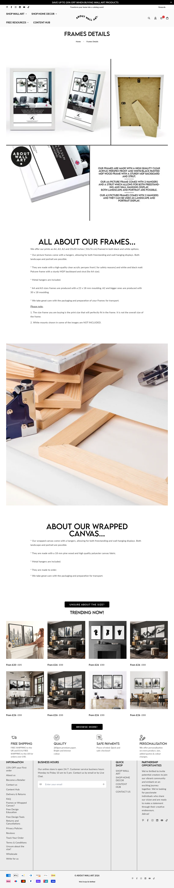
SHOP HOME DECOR (42, 13)
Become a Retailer (15, 779)
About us (11, 775)
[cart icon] (167, 18)
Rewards (161, 7)
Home (78, 41)
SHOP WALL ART (15, 13)
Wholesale (11, 853)
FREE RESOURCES (16, 22)
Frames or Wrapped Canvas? (16, 804)
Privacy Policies (14, 828)
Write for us (12, 858)
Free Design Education (12, 811)
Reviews (10, 833)
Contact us (11, 784)
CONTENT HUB (41, 22)
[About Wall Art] (87, 18)
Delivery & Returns (16, 794)
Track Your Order (15, 837)
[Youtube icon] (24, 7)
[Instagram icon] (15, 7)
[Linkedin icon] (20, 7)
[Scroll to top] (169, 875)
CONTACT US (123, 791)
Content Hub (13, 789)
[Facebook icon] (11, 7)
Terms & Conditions (16, 842)
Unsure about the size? (87, 604)
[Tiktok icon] (28, 7)
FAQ (8, 798)
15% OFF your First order (16, 769)
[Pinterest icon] (7, 7)
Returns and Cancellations (13, 822)
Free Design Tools (15, 816)
